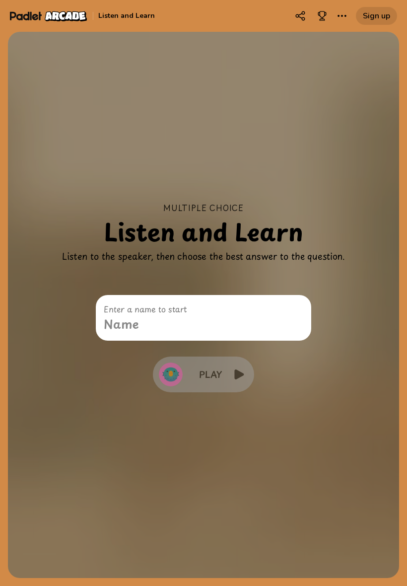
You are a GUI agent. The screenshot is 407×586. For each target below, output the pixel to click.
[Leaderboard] (322, 16)
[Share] (300, 16)
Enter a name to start (145, 309)
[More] (342, 16)
